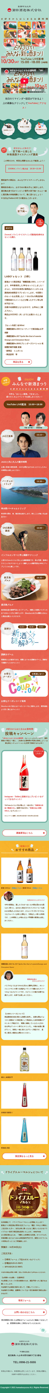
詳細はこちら (16, 888)
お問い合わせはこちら (24, 1312)
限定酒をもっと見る (24, 1156)
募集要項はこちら (24, 833)
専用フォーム (24, 1300)
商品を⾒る (18, 362)
